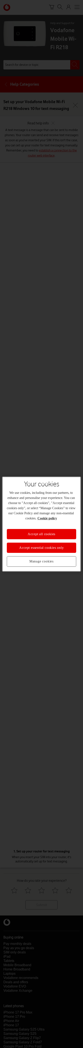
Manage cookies (41, 561)
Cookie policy (47, 518)
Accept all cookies (41, 534)
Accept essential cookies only (41, 547)
